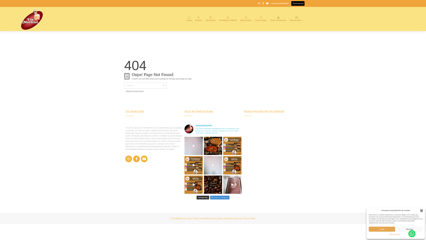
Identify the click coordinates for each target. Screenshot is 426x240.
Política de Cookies (394, 234)
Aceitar (382, 229)
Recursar (409, 229)
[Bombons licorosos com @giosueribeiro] (232, 185)
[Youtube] (267, 3)
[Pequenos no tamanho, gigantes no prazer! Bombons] (213, 185)
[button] (421, 210)
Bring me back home (135, 91)
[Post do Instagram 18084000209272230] (213, 146)
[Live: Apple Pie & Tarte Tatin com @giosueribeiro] (213, 165)
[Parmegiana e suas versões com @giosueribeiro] (193, 146)
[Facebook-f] (263, 3)
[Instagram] (259, 3)
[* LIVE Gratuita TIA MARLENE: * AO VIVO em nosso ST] (232, 146)
